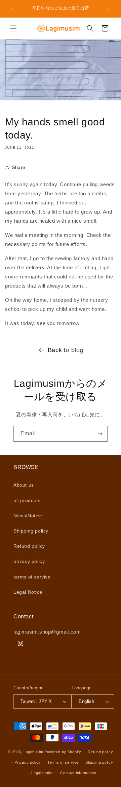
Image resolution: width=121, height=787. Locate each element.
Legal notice (42, 773)
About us (23, 485)
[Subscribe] (99, 434)
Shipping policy (30, 531)
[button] (13, 28)
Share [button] (19, 167)
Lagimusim (34, 752)
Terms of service (63, 762)
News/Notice (27, 515)
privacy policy (29, 561)
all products (26, 500)
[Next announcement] (108, 8)
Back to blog (65, 350)
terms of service (32, 577)
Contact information (78, 773)
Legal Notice (27, 592)
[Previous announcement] (12, 8)
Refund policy (29, 546)
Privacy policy (27, 762)
